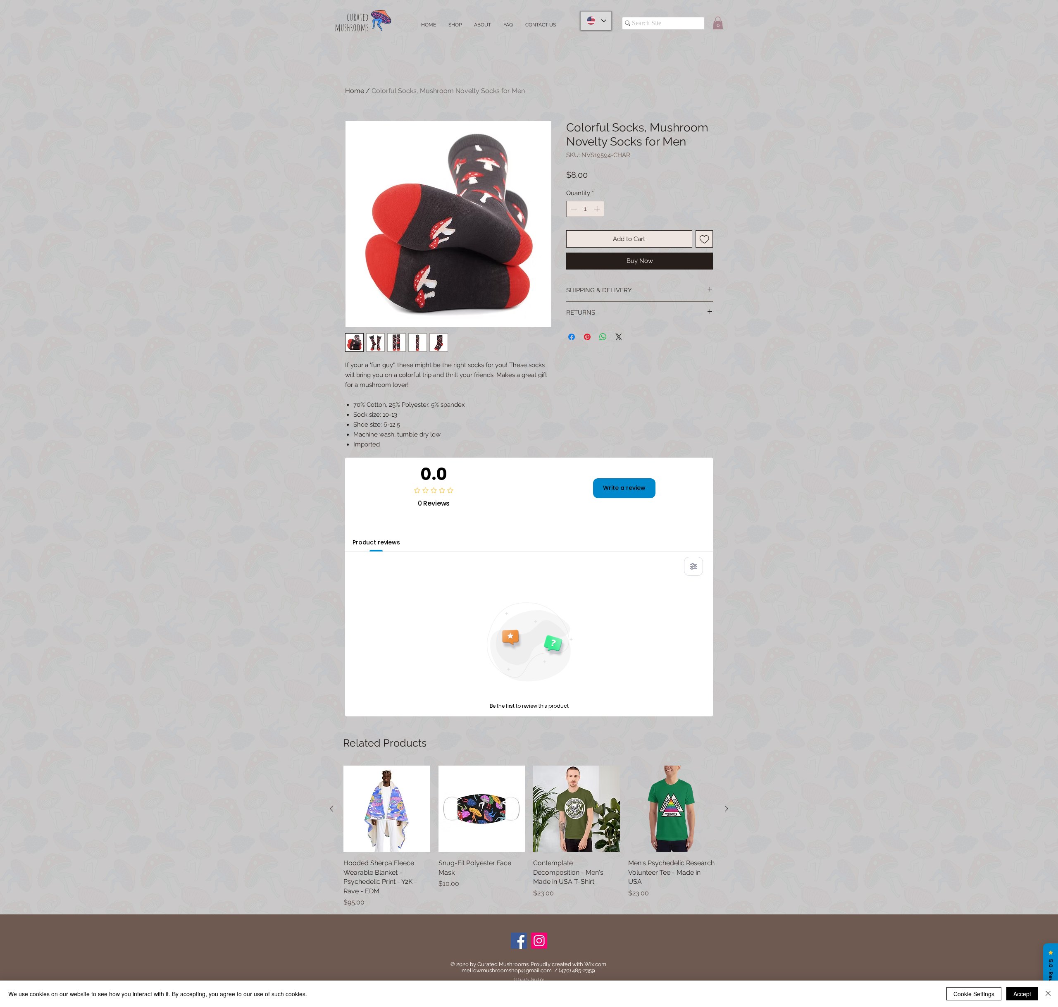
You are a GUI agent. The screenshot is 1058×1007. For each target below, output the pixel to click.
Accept (1022, 994)
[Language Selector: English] (596, 20)
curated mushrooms (352, 21)
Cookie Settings (973, 994)
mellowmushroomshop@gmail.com (507, 970)
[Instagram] (539, 941)
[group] (529, 836)
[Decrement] (573, 209)
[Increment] (597, 209)
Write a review (624, 488)
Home (354, 91)
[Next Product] (727, 809)
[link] (717, 23)
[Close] (1048, 993)
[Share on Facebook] (572, 337)
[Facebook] (519, 941)
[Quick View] (386, 809)
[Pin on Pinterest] (587, 337)
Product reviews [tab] (376, 542)
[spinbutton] (585, 209)
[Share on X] (619, 337)
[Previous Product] (331, 809)
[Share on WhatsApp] (603, 337)
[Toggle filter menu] (693, 566)
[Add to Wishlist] (704, 239)
